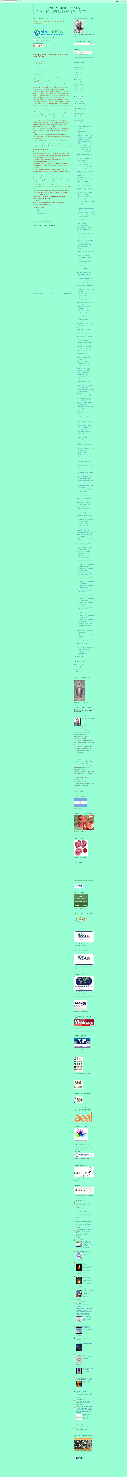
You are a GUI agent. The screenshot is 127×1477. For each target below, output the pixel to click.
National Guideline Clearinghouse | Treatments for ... (85, 620)
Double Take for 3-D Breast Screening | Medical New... (84, 507)
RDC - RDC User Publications (84, 196)
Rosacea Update (81, 628)
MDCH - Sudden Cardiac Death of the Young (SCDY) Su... (85, 362)
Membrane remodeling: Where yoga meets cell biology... (84, 132)
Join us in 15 (80, 205)
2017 (77, 91)
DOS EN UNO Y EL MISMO (83, 1305)
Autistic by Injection (81, 1366)
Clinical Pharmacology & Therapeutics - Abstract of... (84, 341)
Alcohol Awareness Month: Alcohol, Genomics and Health (85, 350)
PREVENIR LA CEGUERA (83, 1326)
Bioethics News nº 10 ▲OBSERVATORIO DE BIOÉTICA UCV (83, 431)
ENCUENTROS (80, 1355)
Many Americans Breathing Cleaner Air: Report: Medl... (84, 644)
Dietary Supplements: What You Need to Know (85, 462)
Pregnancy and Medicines (43, 71)
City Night (85, 1345)
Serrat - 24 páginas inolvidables (87, 1357)
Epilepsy (39, 69)
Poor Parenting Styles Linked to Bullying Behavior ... (85, 172)
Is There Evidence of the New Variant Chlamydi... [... (84, 333)
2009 (77, 672)
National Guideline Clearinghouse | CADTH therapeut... (85, 586)
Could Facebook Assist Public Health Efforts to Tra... (84, 163)
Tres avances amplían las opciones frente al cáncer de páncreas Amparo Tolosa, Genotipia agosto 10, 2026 (84, 1224)
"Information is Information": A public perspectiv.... (84, 377)
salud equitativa (89, 718)
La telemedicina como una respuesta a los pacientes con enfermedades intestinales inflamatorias (88, 1294)
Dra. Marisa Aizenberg (82, 1289)
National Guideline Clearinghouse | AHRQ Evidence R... (85, 565)
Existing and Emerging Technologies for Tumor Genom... (83, 412)
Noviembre (78, 1339)
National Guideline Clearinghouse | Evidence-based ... (85, 607)
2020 (77, 84)
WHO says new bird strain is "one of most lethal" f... (85, 631)
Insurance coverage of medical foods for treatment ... (84, 373)
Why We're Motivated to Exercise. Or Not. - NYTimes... (85, 311)
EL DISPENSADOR (81, 1203)
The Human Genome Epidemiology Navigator (84, 354)
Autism (38, 67)
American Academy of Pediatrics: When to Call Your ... (85, 548)
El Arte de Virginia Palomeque (84, 1343)
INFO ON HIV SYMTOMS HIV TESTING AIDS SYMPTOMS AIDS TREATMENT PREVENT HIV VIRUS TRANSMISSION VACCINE (84, 1410)
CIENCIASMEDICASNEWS (64, 7)
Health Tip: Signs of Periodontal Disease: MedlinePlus (85, 640)
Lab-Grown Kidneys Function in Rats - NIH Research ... (85, 241)
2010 (77, 669)
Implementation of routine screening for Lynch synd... (84, 399)
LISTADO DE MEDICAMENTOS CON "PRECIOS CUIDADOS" (84, 1402)
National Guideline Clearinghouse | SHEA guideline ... (85, 590)
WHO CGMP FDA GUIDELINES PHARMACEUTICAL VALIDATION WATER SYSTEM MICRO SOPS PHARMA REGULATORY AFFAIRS (84, 1312)
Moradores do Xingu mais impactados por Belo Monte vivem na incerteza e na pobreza (84, 1394)
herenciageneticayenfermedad (83, 1221)
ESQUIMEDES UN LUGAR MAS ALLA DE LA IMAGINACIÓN (84, 1379)
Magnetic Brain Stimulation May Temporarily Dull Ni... (85, 180)
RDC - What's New (81, 199)
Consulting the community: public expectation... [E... (84, 320)
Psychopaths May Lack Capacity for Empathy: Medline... (85, 176)
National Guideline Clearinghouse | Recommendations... (85, 578)
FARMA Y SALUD (80, 1400)
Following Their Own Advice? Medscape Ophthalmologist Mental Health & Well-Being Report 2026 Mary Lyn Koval (83, 1234)
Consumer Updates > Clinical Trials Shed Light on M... (84, 185)
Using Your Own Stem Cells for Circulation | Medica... (84, 516)
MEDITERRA (79, 1424)
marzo (79, 656)
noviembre (80, 106)
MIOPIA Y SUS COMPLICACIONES (88, 1328)
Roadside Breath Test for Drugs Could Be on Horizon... (84, 189)
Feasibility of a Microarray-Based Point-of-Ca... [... (85, 324)
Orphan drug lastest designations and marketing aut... (85, 220)
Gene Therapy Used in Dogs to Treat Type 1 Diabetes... (84, 193)
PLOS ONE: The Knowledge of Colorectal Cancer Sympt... (84, 394)
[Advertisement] (47, 279)
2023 (77, 77)
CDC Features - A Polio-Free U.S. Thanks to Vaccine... (85, 473)
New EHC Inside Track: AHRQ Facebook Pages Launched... (84, 624)
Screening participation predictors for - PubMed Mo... (85, 390)
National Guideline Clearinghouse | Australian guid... (85, 595)
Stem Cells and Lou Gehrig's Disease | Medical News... (84, 503)
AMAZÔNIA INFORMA (82, 1391)
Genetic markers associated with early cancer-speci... (85, 407)
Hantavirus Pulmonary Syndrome (85, 480)
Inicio (53, 293)
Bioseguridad (79, 1240)
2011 (77, 667)
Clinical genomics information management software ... (84, 418)
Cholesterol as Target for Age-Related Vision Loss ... (84, 269)
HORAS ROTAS (80, 1263)
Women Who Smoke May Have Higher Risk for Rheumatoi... (84, 168)
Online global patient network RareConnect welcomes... (84, 228)
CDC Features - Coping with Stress (85, 465)
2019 (77, 87)
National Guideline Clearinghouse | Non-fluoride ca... (85, 603)
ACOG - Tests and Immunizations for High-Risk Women (85, 557)
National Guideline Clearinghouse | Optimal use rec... (85, 582)
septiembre (80, 111)
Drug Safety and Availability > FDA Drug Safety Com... (84, 282)
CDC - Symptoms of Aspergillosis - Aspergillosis (85, 486)
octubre (79, 108)
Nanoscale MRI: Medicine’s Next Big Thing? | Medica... (85, 512)
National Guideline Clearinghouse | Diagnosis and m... (85, 574)
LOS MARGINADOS (81, 1211)
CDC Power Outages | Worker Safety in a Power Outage (84, 426)
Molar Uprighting (81, 528)
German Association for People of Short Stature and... (85, 216)
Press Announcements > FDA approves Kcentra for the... (84, 273)
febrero (79, 659)
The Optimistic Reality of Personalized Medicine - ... (84, 299)
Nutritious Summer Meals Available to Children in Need (85, 277)
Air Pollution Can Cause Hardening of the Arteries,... (84, 260)
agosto (79, 113)
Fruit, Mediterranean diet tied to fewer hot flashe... (85, 652)
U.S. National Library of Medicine (49, 37)
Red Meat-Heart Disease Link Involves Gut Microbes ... (84, 265)
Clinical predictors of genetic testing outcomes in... (84, 382)
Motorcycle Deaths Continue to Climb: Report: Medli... (85, 648)
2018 (77, 89)
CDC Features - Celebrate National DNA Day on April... (85, 449)
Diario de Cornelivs (81, 1276)
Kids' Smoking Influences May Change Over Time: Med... (84, 146)
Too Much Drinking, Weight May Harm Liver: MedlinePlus (85, 151)
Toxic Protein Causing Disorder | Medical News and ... (85, 499)
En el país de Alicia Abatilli (83, 1338)
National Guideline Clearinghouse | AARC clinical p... (85, 612)
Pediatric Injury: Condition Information (83, 552)
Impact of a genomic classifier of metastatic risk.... (85, 403)
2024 (77, 74)
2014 (77, 99)
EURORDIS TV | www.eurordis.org (85, 212)
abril (78, 123)
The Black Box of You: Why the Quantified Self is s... (85, 294)
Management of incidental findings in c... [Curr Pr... (83, 369)
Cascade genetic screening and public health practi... (84, 436)
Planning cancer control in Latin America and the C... (85, 286)
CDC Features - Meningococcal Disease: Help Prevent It (85, 477)
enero (78, 661)
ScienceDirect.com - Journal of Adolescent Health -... (84, 337)
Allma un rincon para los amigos (84, 1427)
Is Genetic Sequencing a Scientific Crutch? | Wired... (85, 303)
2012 (77, 664)
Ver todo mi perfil (79, 791)
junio (78, 118)
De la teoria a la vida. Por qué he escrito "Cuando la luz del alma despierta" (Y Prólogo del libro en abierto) (87, 1281)
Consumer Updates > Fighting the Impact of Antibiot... (85, 209)
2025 (77, 72)
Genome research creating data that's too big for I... (84, 307)
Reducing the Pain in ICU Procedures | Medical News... (84, 495)
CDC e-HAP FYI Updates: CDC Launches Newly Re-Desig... (84, 136)
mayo (78, 120)
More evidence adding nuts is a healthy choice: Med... (84, 159)
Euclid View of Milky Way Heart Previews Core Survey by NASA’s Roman (83, 1206)
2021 (77, 82)
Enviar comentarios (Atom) (46, 297)
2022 (77, 79)
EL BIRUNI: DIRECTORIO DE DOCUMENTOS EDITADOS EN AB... (84, 126)
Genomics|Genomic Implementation (82, 441)
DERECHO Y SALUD (81, 1251)
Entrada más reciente (38, 293)
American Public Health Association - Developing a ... (85, 256)
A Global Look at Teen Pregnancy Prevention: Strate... (85, 252)
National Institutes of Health (43, 40)
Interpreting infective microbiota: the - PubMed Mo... (85, 316)
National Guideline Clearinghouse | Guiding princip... (85, 599)
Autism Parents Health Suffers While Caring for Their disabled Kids (88, 1370)
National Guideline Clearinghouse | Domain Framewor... (85, 569)
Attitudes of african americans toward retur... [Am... (84, 386)
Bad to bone (80, 249)
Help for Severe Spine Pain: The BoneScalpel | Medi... (85, 520)
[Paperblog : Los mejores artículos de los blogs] (78, 887)
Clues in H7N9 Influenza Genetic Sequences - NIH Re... (85, 237)
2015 (77, 96)
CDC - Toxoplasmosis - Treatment (85, 483)
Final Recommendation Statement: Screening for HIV (85, 232)
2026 (77, 70)
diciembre (79, 103)
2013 (77, 101)
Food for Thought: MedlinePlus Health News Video (85, 524)
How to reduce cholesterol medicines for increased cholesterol (87, 1416)
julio (78, 115)
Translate (86, 54)
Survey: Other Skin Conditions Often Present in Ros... (84, 544)
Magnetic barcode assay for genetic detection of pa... (83, 328)
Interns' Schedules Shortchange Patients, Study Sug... (84, 155)
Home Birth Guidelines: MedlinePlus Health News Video (84, 141)
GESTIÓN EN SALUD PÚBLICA (84, 1230)
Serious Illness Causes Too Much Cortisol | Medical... (85, 490)
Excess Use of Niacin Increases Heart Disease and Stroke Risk (87, 1318)
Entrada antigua (67, 293)
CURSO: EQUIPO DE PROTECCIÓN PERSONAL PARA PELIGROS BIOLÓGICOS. (87, 1244)
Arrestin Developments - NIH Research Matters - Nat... (84, 245)
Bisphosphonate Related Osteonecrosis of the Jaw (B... (85, 531)
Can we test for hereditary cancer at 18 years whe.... (85, 422)
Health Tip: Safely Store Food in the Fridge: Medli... (85, 635)
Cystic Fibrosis (80, 366)
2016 (77, 94)
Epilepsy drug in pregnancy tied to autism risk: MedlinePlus (48, 26)
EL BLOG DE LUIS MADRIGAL (81, 1302)
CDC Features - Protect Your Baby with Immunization (85, 468)
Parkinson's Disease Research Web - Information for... (85, 458)
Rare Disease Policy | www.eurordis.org (82, 224)
